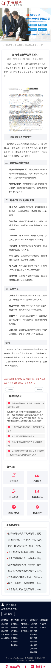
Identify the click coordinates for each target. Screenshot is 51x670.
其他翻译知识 (35, 649)
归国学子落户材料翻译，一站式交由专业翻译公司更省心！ (26, 540)
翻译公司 (23, 173)
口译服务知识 (35, 635)
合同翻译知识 (35, 624)
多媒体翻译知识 (36, 645)
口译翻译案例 (16, 638)
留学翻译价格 (25, 631)
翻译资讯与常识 (36, 652)
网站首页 (9, 45)
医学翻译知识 (35, 638)
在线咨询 (15, 666)
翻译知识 (19, 45)
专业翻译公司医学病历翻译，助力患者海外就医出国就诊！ (26, 552)
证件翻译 (4, 628)
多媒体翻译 (5, 635)
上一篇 (10, 389)
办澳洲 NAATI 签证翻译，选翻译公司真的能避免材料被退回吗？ (26, 577)
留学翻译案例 (16, 635)
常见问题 (43, 624)
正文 (41, 45)
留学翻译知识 (35, 631)
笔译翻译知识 (30, 45)
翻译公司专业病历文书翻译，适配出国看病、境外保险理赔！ (26, 533)
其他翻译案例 (16, 645)
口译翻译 (4, 631)
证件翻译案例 (16, 631)
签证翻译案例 (16, 624)
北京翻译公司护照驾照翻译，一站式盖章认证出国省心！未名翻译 (26, 589)
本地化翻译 (5, 638)
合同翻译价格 (25, 624)
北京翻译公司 (33, 658)
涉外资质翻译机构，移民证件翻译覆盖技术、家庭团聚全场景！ (26, 564)
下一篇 (39, 389)
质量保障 (43, 628)
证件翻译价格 (25, 628)
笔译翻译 (4, 624)
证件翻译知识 (35, 628)
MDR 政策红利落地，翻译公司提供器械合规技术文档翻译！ (26, 546)
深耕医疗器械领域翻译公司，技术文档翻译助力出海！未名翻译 (26, 571)
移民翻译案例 (16, 642)
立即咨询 (8, 614)
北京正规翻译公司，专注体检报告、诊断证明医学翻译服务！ (26, 558)
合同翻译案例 (16, 628)
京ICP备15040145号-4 (25, 660)
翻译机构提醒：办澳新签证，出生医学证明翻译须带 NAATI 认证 (26, 583)
